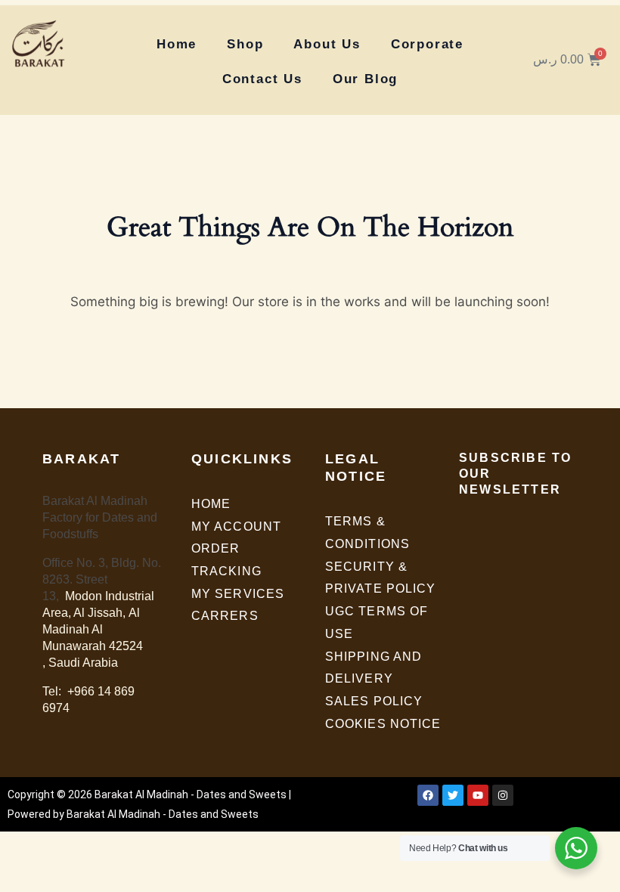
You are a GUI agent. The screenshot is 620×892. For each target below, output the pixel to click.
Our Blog (365, 79)
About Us (326, 44)
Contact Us (262, 79)
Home (177, 44)
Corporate (427, 44)
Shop (245, 44)
